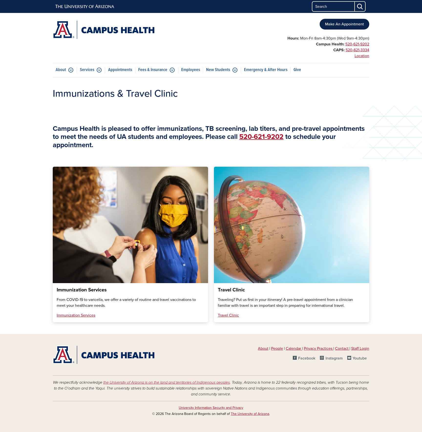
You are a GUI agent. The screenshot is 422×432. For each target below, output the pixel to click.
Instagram (334, 358)
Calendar (294, 348)
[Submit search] (360, 6)
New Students (218, 70)
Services (87, 70)
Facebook (306, 358)
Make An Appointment (344, 24)
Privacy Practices (318, 348)
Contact (341, 348)
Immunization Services (76, 315)
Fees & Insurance (152, 70)
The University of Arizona (250, 414)
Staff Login (360, 348)
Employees (190, 70)
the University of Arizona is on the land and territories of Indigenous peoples (166, 382)
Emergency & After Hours (265, 70)
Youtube (360, 358)
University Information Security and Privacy (211, 408)
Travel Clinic (228, 315)
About (61, 70)
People (277, 348)
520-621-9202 (357, 44)
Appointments (120, 70)
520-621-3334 (357, 50)
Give (297, 70)
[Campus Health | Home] (103, 30)
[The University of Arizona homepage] (85, 6)
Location (362, 55)
